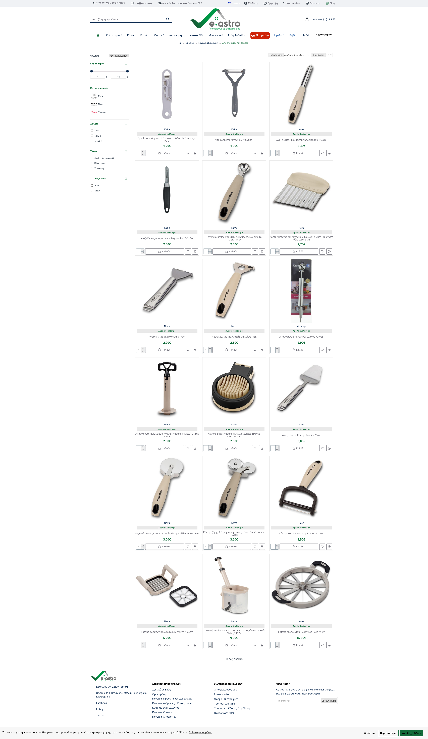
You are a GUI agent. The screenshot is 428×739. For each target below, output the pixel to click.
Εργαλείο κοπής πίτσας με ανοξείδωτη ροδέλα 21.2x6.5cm (167, 533)
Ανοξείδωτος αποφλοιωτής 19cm (167, 336)
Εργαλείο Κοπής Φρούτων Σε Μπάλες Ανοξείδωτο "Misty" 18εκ (234, 238)
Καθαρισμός (120, 55)
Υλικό (93, 151)
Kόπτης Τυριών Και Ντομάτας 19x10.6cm (301, 533)
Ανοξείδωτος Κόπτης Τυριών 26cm (301, 435)
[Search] (168, 19)
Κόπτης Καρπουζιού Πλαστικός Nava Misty (301, 632)
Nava (301, 129)
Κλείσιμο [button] (369, 733)
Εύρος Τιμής (97, 63)
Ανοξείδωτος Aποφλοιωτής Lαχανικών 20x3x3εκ (166, 238)
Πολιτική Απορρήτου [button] (200, 732)
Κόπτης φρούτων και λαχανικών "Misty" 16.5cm (167, 632)
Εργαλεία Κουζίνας (208, 42)
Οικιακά (190, 42)
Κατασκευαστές (99, 88)
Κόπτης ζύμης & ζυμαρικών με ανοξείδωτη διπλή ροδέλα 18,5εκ (234, 534)
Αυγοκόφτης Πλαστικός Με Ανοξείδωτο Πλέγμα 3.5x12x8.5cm (234, 435)
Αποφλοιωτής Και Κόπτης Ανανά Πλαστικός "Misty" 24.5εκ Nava (167, 435)
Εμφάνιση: (318, 54)
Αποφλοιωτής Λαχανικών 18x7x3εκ (234, 140)
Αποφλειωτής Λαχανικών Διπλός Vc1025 (301, 336)
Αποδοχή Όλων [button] (411, 733)
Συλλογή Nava (98, 178)
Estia (167, 129)
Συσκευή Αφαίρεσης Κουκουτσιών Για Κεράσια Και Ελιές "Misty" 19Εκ (234, 632)
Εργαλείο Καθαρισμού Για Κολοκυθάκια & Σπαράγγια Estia (167, 140)
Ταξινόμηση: (275, 54)
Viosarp (301, 326)
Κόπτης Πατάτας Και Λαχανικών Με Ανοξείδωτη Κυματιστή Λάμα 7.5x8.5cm (301, 238)
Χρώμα (94, 123)
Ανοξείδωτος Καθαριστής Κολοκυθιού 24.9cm (301, 140)
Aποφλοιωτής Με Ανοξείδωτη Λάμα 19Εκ (234, 336)
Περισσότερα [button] (388, 733)
